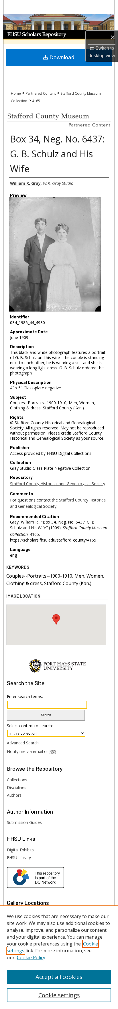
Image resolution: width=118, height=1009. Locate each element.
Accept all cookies (59, 977)
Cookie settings (59, 995)
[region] (59, 957)
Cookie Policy (31, 957)
